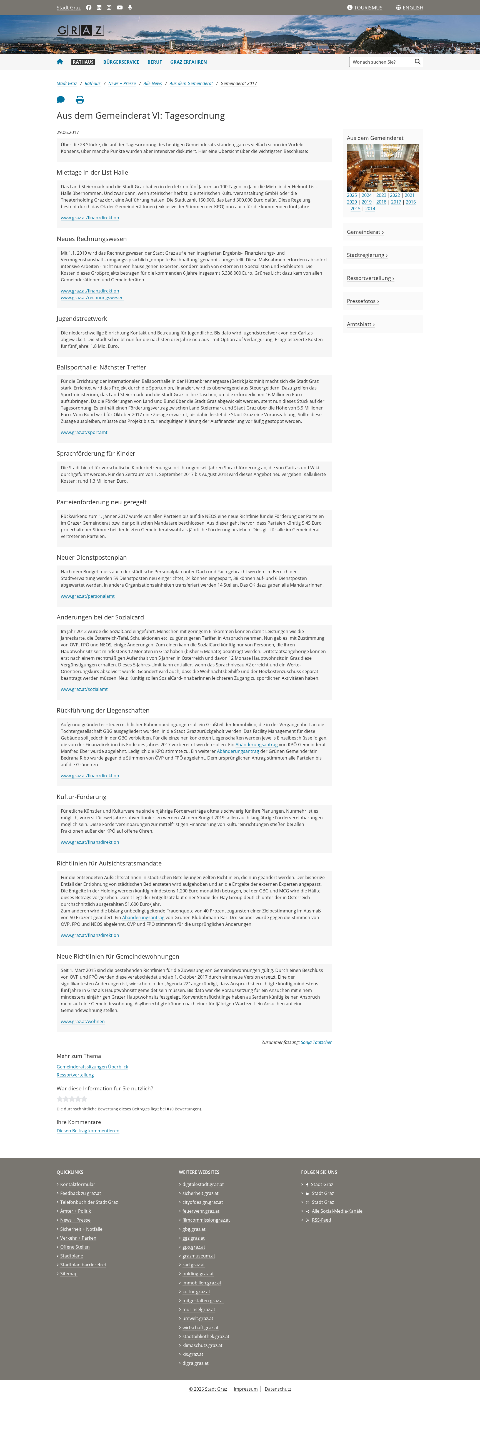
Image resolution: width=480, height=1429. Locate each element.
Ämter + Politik (75, 1211)
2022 (395, 195)
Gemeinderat (364, 231)
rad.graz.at (193, 1265)
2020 (352, 202)
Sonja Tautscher (316, 1042)
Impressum (246, 1389)
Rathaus (83, 62)
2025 (352, 195)
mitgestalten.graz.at (203, 1300)
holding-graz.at (198, 1274)
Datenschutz (278, 1389)
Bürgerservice (121, 62)
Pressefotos (362, 301)
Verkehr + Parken (78, 1238)
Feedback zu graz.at (80, 1193)
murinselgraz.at (198, 1309)
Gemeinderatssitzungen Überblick (92, 1067)
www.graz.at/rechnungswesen (92, 297)
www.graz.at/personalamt (88, 596)
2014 (370, 208)
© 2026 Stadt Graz (208, 1389)
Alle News (153, 83)
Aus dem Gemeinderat (191, 83)
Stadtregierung (366, 255)
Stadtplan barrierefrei (83, 1265)
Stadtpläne (71, 1256)
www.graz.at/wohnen (83, 1021)
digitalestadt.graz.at (203, 1184)
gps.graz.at (193, 1247)
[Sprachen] (398, 7)
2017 (396, 202)
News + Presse (122, 83)
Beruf (155, 62)
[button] (413, 8)
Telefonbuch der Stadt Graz (89, 1202)
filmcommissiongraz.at (206, 1220)
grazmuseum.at (198, 1256)
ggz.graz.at (193, 1238)
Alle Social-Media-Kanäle (337, 1211)
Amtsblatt (360, 324)
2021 (410, 195)
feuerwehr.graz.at (200, 1211)
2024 (367, 195)
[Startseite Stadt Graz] (60, 62)
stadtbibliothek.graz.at (205, 1336)
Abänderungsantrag (257, 744)
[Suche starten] (418, 61)
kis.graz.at (192, 1354)
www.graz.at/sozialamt (84, 689)
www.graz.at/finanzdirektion (90, 218)
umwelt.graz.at (197, 1318)
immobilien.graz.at (201, 1283)
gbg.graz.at (194, 1229)
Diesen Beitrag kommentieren (88, 1131)
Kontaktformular (77, 1184)
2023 (381, 195)
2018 (381, 202)
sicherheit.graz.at (200, 1193)
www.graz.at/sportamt (84, 432)
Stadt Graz (69, 7)
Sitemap (69, 1274)
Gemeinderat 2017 (239, 83)
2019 (367, 202)
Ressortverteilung (75, 1075)
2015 (356, 208)
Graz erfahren (188, 62)
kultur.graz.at (196, 1292)
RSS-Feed (321, 1220)
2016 (411, 202)
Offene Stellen (75, 1247)
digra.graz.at (195, 1363)
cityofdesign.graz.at (202, 1202)
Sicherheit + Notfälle (81, 1229)
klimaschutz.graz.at (202, 1345)
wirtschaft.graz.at (200, 1327)
